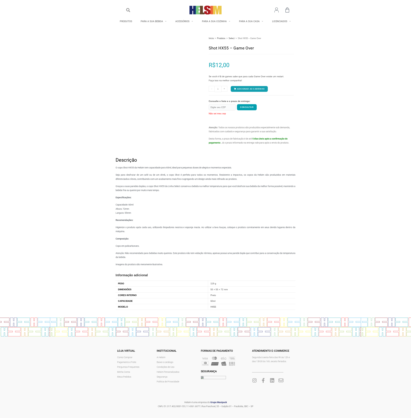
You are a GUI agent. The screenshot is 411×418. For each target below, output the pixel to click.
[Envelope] (281, 380)
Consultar (247, 107)
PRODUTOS (126, 21)
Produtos (221, 38)
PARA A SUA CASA (249, 21)
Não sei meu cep (217, 113)
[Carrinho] (287, 10)
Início (211, 38)
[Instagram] (254, 380)
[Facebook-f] (263, 380)
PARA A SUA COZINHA (214, 21)
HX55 (213, 306)
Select (232, 38)
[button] (128, 10)
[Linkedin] (272, 380)
